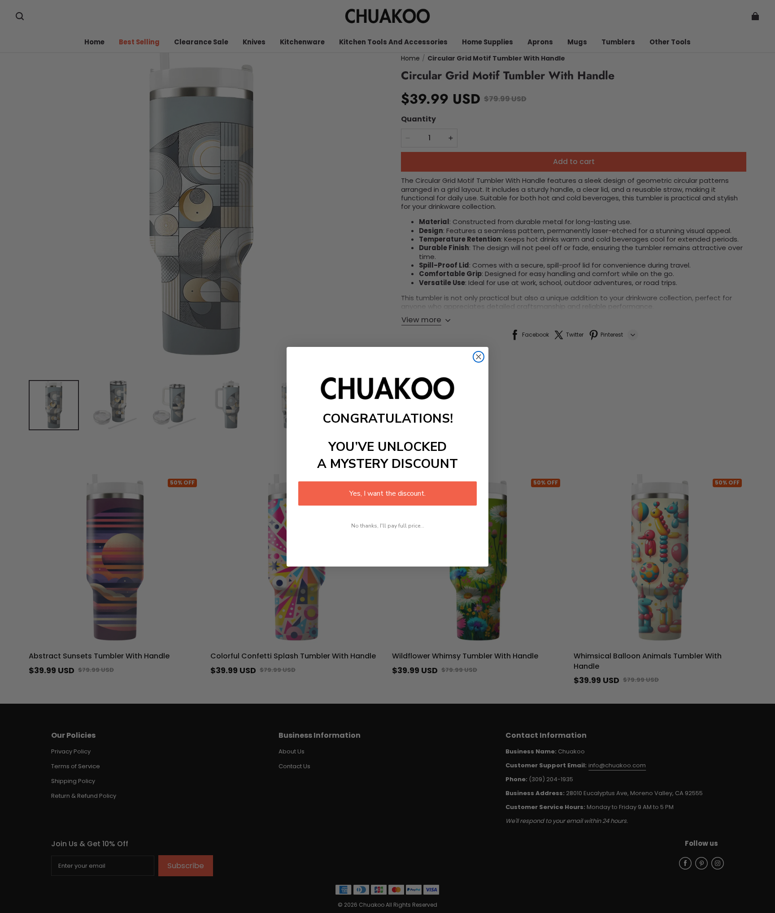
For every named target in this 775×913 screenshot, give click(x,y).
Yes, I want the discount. (387, 493)
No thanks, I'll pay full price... (387, 525)
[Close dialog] (478, 356)
